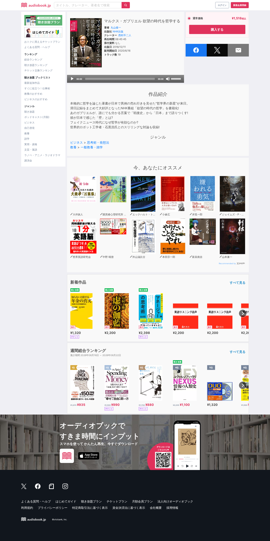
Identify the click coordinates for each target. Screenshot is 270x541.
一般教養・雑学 (92, 147)
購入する (217, 29)
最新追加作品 (32, 82)
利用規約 (27, 508)
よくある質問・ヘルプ (37, 47)
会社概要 (156, 508)
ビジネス (29, 122)
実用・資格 (30, 144)
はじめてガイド (66, 501)
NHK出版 (118, 31)
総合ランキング (33, 59)
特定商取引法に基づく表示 (90, 508)
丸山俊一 (116, 27)
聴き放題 (29, 111)
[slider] (176, 78)
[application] (125, 79)
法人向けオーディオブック (175, 501)
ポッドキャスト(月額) (36, 117)
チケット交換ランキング (38, 70)
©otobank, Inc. (59, 519)
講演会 (28, 160)
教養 (26, 133)
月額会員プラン (142, 501)
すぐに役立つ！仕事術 (37, 88)
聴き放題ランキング (35, 65)
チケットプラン (117, 501)
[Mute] (168, 79)
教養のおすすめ (33, 93)
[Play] (72, 79)
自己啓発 (29, 127)
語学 (26, 138)
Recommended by (227, 263)
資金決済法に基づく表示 (128, 508)
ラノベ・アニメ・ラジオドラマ (42, 155)
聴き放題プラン (91, 501)
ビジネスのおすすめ (35, 99)
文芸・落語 (30, 149)
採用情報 (172, 508)
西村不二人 (124, 35)
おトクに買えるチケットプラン (42, 41)
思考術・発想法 (98, 142)
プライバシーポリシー (52, 508)
